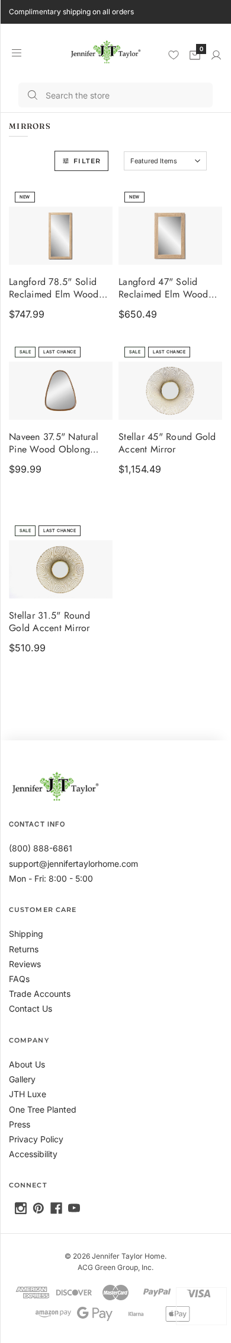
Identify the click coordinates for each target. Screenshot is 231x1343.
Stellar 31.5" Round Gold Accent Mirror (49, 622)
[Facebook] (56, 1208)
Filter (87, 161)
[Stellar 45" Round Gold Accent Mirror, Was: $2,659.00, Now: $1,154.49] (170, 391)
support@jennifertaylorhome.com (73, 864)
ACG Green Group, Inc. (115, 1267)
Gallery (22, 1079)
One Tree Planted (42, 1109)
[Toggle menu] (16, 52)
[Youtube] (74, 1208)
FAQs (19, 979)
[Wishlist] (173, 55)
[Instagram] (21, 1208)
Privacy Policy (36, 1139)
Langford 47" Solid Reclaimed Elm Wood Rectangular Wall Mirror (167, 289)
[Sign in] (216, 55)
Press (19, 1124)
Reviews (25, 964)
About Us (27, 1064)
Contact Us (30, 1008)
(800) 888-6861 (40, 848)
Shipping (26, 934)
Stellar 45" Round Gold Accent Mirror (167, 444)
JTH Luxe (27, 1094)
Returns (23, 949)
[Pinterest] (38, 1208)
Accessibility (33, 1154)
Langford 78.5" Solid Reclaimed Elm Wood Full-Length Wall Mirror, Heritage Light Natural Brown (57, 289)
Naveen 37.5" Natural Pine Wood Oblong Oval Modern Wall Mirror (53, 444)
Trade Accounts (39, 994)
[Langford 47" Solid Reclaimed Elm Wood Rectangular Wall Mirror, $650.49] (170, 236)
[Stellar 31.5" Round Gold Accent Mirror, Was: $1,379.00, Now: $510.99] (61, 569)
